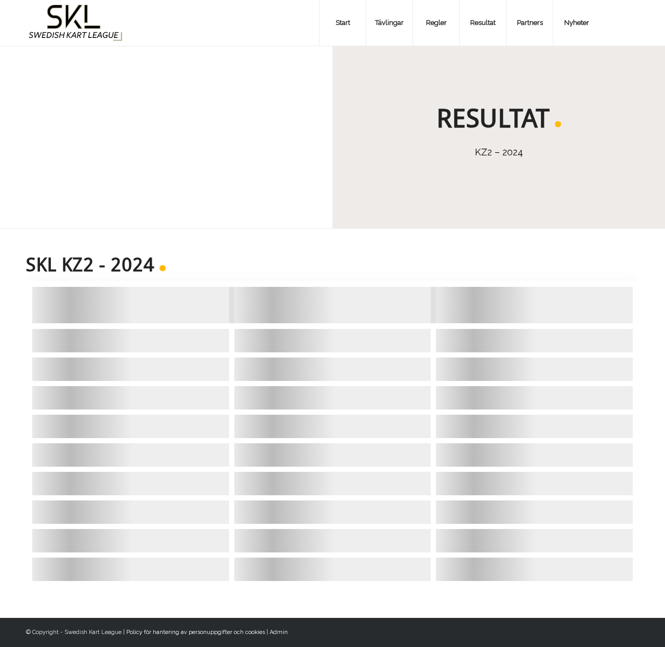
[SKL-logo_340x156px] (76, 23)
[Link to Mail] (631, 22)
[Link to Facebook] (615, 22)
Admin (279, 632)
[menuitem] (342, 23)
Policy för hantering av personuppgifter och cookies (195, 632)
